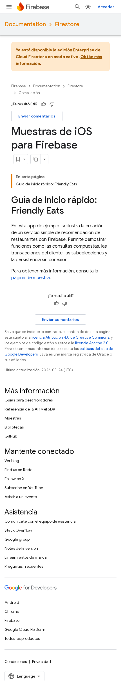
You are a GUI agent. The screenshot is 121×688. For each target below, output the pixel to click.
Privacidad (41, 661)
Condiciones (16, 661)
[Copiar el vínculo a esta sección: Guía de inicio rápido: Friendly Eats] (69, 211)
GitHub (11, 436)
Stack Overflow (18, 530)
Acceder (106, 6)
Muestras (13, 418)
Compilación (29, 92)
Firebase (18, 86)
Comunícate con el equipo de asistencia (40, 521)
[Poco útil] (52, 104)
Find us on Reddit (20, 469)
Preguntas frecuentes (24, 566)
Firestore (67, 24)
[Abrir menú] (9, 7)
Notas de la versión (21, 548)
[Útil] (43, 104)
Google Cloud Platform (25, 629)
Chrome (12, 611)
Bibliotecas (14, 427)
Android (12, 602)
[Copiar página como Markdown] (36, 159)
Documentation (25, 24)
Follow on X (14, 478)
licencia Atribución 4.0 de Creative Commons (70, 337)
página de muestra (30, 278)
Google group (17, 539)
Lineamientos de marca (26, 557)
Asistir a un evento (21, 496)
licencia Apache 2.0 (92, 343)
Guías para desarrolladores (29, 400)
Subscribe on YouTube (24, 487)
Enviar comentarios (36, 116)
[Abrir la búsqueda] (77, 6)
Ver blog (12, 460)
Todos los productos (22, 638)
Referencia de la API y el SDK (30, 409)
